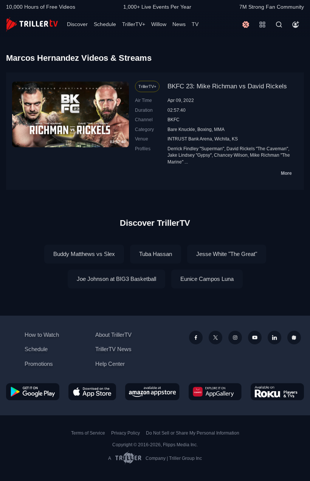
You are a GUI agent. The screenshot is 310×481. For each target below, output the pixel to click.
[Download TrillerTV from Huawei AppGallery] (215, 391)
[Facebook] (196, 337)
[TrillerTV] (32, 24)
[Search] (279, 24)
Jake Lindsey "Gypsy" (189, 155)
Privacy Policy (125, 433)
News (179, 24)
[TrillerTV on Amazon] (152, 391)
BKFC (173, 119)
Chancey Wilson (231, 155)
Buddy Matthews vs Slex (84, 254)
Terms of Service (88, 433)
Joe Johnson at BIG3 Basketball (116, 279)
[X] (215, 337)
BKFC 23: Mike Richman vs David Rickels (227, 86)
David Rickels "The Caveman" (257, 148)
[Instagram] (235, 337)
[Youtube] (255, 337)
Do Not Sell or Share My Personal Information (192, 433)
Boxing (204, 129)
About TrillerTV (113, 334)
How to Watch (42, 334)
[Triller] (294, 337)
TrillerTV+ (133, 24)
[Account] (295, 24)
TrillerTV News (113, 349)
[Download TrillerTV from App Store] (92, 391)
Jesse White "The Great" (226, 254)
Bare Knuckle (181, 129)
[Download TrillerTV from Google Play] (32, 391)
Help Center (110, 364)
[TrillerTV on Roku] (277, 391)
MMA (219, 129)
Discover (77, 24)
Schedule (105, 24)
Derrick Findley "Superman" (195, 148)
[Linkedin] (274, 337)
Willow (158, 24)
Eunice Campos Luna (207, 279)
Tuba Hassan (155, 254)
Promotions (39, 364)
